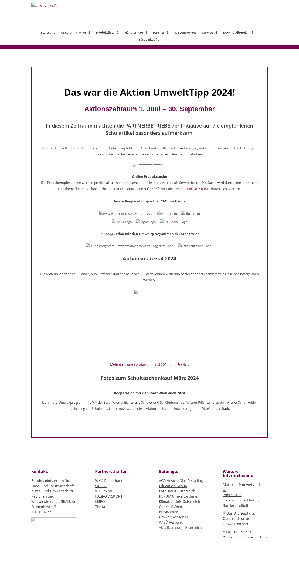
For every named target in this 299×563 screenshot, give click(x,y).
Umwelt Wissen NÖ (174, 517)
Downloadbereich (236, 33)
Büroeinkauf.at (149, 40)
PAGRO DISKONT (109, 496)
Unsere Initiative (73, 33)
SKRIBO (101, 486)
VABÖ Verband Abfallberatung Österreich (180, 525)
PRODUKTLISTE (198, 188)
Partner (158, 33)
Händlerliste (134, 33)
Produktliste (105, 33)
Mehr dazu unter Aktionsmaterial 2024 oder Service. (149, 364)
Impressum (232, 495)
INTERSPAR (104, 491)
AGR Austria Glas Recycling (181, 480)
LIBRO (100, 501)
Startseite (48, 33)
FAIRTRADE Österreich (177, 491)
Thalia (100, 506)
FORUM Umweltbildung (178, 496)
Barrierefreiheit (235, 505)
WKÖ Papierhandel (110, 480)
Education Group (173, 486)
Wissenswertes (185, 33)
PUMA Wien (168, 512)
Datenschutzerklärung (241, 500)
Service (207, 33)
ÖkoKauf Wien (170, 506)
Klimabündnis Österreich (179, 501)
